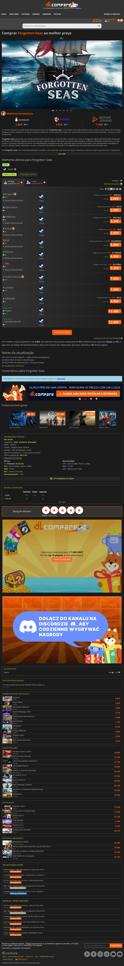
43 (5, 220)
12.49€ (114, 322)
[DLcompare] (10, 952)
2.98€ (115, 210)
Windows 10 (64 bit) (15, 464)
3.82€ (115, 233)
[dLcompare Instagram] (100, 954)
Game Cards (14, 14)
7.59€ (115, 278)
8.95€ (115, 301)
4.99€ (115, 256)
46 (5, 266)
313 (5, 243)
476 (5, 280)
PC (7, 165)
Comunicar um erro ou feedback (107, 338)
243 (5, 290)
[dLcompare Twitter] (86, 954)
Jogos (3, 14)
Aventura (23, 442)
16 (5, 313)
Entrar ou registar (112, 14)
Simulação (32, 442)
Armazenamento (11, 474)
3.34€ (115, 221)
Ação (16, 442)
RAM (6, 469)
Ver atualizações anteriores (13, 366)
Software (26, 14)
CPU (5, 466)
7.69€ (115, 289)
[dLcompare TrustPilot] (106, 954)
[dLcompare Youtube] (113, 954)
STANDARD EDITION (28, 174)
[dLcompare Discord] (119, 954)
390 (5, 197)
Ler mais (62, 154)
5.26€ (115, 268)
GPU (6, 471)
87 (5, 301)
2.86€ (115, 198)
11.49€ (114, 311)
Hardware (47, 14)
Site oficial (8, 439)
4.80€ (115, 245)
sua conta (61, 379)
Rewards (36, 14)
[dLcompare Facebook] (93, 954)
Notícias (57, 14)
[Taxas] (111, 189)
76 (5, 231)
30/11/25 (23, 455)
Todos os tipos (9, 174)
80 (5, 255)
